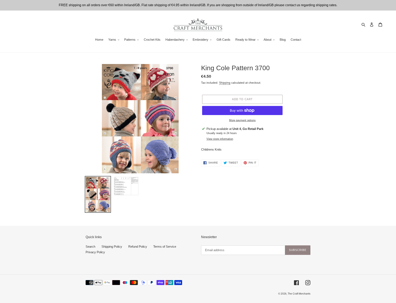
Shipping (224, 82)
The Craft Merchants (299, 293)
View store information (219, 138)
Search (90, 246)
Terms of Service (164, 246)
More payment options (242, 120)
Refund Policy (137, 246)
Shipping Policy (111, 246)
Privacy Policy (95, 252)
